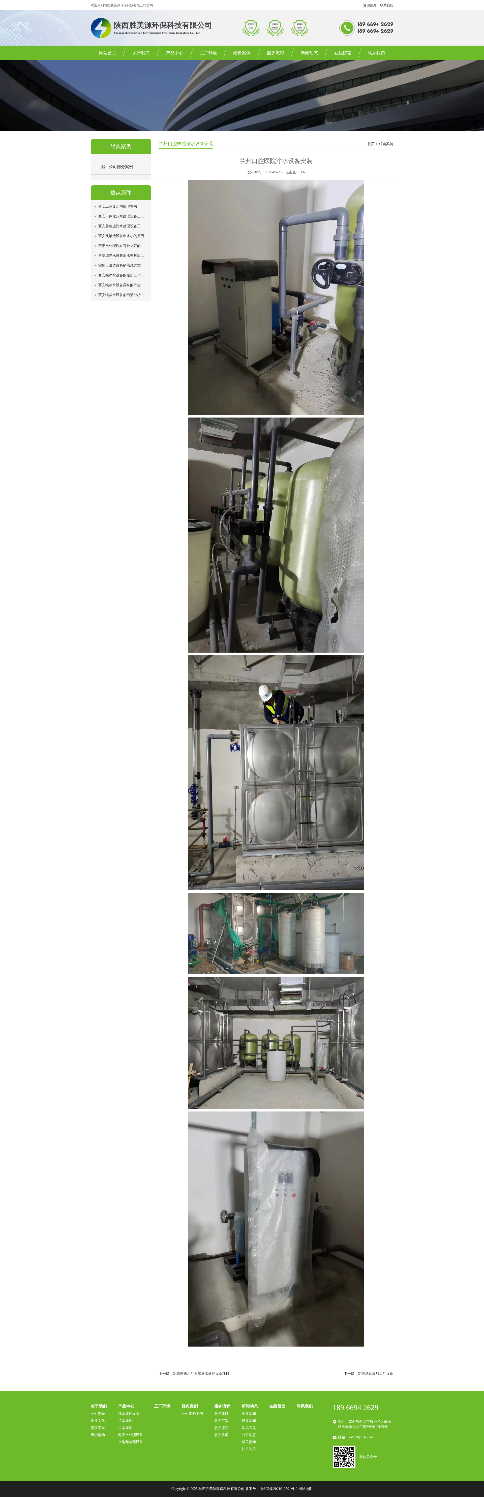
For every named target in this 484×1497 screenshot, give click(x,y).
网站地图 (305, 1489)
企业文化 (98, 1421)
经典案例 (242, 53)
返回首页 (369, 5)
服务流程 (275, 53)
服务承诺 (221, 1435)
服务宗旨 (221, 1421)
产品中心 (174, 53)
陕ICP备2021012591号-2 (279, 1489)
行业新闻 (249, 1421)
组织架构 (98, 1435)
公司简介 (98, 1414)
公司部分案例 (192, 1414)
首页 (371, 144)
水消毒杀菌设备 (130, 1442)
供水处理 (125, 1428)
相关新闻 (249, 1442)
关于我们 (141, 53)
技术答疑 (249, 1449)
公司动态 (249, 1435)
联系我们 (386, 5)
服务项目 (221, 1414)
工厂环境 (208, 53)
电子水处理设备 (130, 1435)
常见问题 (249, 1428)
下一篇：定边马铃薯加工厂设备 (368, 1374)
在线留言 (342, 53)
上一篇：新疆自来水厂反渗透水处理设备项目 (194, 1374)
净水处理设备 (128, 1414)
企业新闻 (249, 1414)
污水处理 (125, 1421)
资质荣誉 (98, 1428)
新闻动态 (309, 53)
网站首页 (107, 53)
